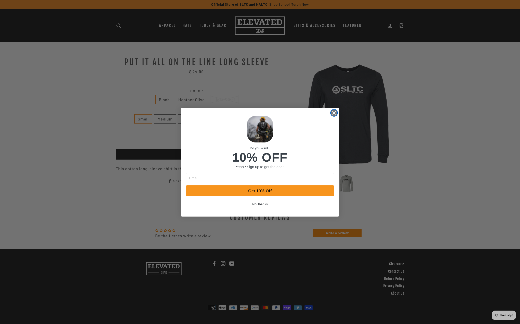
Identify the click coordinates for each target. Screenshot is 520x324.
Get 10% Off (260, 191)
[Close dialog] (334, 112)
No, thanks (260, 204)
